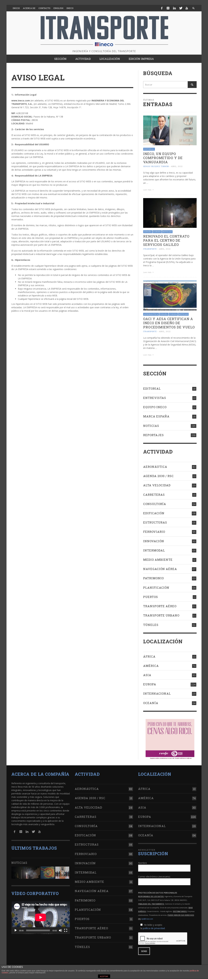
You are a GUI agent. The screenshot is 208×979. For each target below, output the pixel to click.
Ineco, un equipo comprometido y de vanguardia (163, 157)
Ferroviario (154, 532)
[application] (40, 917)
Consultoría (154, 504)
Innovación (153, 541)
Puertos (150, 597)
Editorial (149, 149)
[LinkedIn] (174, 8)
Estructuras (155, 522)
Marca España (156, 416)
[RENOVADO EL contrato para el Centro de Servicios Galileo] (170, 212)
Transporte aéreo (159, 606)
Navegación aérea (160, 569)
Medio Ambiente (158, 560)
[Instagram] (168, 8)
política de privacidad (154, 928)
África (149, 656)
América (151, 666)
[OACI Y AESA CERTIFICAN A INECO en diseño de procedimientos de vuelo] (170, 295)
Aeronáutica (151, 314)
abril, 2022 (176, 166)
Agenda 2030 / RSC (158, 476)
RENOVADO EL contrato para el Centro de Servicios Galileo (166, 240)
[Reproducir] (15, 930)
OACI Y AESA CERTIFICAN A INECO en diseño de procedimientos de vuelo (169, 323)
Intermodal (154, 550)
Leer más (147, 189)
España (148, 231)
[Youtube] (187, 8)
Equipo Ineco (155, 407)
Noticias (167, 231)
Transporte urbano (161, 615)
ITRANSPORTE (150, 249)
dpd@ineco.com (147, 919)
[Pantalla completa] (65, 930)
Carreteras (154, 495)
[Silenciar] (60, 930)
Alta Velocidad (157, 485)
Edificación (153, 513)
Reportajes (153, 435)
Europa (157, 231)
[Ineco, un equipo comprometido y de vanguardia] (170, 130)
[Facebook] (162, 8)
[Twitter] (180, 8)
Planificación (156, 588)
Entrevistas (154, 398)
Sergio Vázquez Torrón (156, 166)
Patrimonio (153, 578)
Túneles (150, 625)
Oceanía (150, 703)
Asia (147, 675)
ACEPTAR (104, 976)
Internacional (157, 693)
